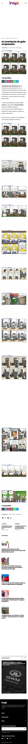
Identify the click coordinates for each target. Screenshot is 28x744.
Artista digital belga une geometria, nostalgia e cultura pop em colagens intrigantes (13, 600)
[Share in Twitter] (5, 518)
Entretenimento (5, 47)
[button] (2, 3)
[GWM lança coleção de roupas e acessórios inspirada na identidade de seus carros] (14, 677)
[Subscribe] (25, 728)
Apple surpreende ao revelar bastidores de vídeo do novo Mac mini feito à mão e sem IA (13, 550)
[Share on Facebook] (3, 518)
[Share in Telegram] (8, 518)
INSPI (3, 713)
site (20, 111)
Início (3, 38)
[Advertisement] (14, 22)
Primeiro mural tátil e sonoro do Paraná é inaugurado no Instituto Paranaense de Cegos (12, 567)
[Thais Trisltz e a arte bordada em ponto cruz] (8, 527)
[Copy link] (10, 518)
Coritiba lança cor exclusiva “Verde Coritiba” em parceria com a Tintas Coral (13, 617)
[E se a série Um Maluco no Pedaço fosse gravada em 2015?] (20, 527)
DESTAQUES (5, 717)
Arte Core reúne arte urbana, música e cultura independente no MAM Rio (13, 583)
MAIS (3, 721)
